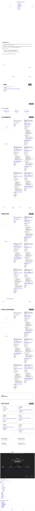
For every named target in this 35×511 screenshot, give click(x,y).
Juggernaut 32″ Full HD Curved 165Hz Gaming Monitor (12, 88)
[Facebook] (14, 464)
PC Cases (19, 8)
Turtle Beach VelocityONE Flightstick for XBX (28, 124)
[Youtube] (20, 464)
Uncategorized (3, 507)
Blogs (2, 486)
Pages (2, 488)
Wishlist (2, 498)
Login (1, 482)
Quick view (21, 120)
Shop (2, 497)
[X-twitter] (18, 464)
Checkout (3, 494)
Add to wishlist (15, 120)
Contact (4, 490)
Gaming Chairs (19, 4)
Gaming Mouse (19, 6)
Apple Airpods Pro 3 (16, 219)
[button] (29, 85)
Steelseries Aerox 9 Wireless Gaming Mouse (28, 150)
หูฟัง (18, 9)
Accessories (25, 172)
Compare (18, 120)
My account (3, 496)
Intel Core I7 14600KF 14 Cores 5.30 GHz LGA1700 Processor (28, 176)
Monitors (19, 7)
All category (19, 3)
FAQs (3, 489)
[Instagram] (16, 464)
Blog (2, 493)
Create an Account (4, 478)
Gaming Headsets (26, 111)
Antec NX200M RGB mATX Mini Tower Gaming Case (18, 150)
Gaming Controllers (20, 5)
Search (24, 1)
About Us (3, 492)
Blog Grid (4, 487)
